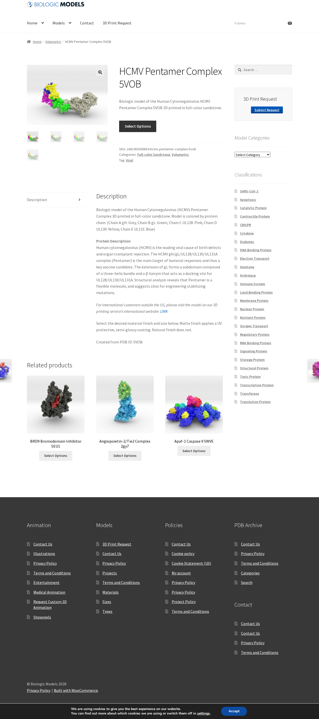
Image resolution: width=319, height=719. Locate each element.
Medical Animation (49, 592)
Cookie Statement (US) (191, 563)
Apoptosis (248, 199)
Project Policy (184, 601)
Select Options (138, 126)
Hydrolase (248, 275)
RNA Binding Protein (255, 343)
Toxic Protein (250, 376)
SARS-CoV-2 (249, 191)
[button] (100, 72)
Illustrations (44, 553)
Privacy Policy (45, 563)
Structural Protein (254, 368)
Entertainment (46, 582)
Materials (110, 592)
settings (203, 713)
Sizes (106, 601)
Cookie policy (183, 553)
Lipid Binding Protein (256, 292)
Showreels (42, 617)
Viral (129, 160)
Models (59, 22)
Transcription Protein (257, 385)
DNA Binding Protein (255, 250)
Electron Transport (254, 258)
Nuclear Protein (252, 309)
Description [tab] (37, 199)
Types (107, 611)
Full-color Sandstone (153, 154)
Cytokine (247, 233)
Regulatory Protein (254, 334)
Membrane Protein (254, 300)
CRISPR (245, 225)
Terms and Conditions (52, 572)
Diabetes (247, 242)
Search (246, 582)
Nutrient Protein (252, 317)
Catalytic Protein (253, 208)
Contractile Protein (255, 216)
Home (32, 22)
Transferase (249, 393)
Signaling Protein (253, 351)
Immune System (252, 284)
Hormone (247, 267)
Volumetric (53, 41)
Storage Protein (252, 359)
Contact (87, 22)
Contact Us (42, 544)
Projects (109, 572)
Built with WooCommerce (76, 690)
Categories (250, 572)
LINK (164, 311)
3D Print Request (117, 22)
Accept (234, 711)
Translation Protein (255, 401)
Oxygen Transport (254, 326)
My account (181, 572)
